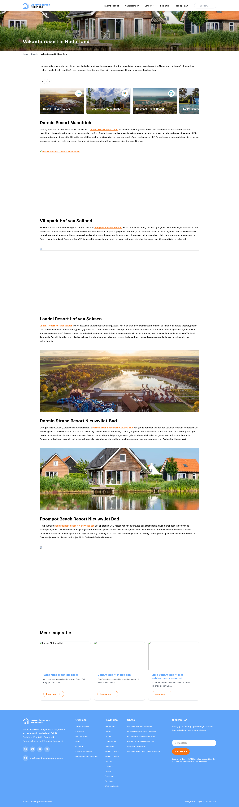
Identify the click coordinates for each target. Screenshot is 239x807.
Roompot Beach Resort (150, 109)
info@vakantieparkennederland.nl (46, 758)
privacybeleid (204, 759)
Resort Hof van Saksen (57, 109)
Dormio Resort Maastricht (105, 109)
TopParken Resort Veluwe (198, 109)
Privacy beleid (189, 802)
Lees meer (51, 694)
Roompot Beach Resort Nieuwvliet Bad (74, 525)
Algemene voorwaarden (206, 802)
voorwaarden (177, 761)
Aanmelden (181, 751)
